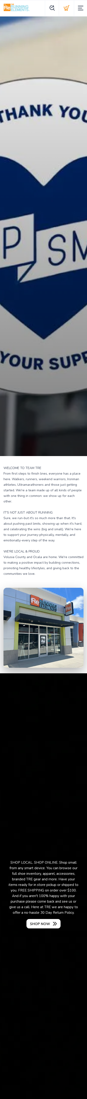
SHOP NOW (40, 924)
